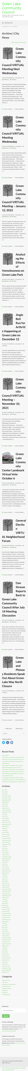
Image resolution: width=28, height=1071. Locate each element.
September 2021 (6, 844)
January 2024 (5, 808)
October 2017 (6, 917)
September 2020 (6, 858)
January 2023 (5, 820)
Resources (5, 992)
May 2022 (5, 830)
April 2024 (5, 806)
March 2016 (5, 954)
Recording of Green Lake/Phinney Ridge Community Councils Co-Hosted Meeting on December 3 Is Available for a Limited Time (14, 779)
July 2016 (4, 948)
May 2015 (5, 964)
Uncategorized (6, 994)
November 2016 (6, 939)
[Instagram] (12, 742)
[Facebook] (8, 742)
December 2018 (6, 889)
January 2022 (5, 836)
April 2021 (5, 850)
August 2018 (5, 897)
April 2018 (5, 905)
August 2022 (5, 826)
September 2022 (6, 824)
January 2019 (5, 887)
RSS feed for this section (19, 42)
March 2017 (5, 931)
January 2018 (5, 911)
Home (10, 26)
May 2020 (5, 864)
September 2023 (6, 812)
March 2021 (5, 852)
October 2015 (6, 960)
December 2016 (6, 937)
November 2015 (6, 958)
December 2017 (6, 913)
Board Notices (6, 980)
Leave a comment (8, 109)
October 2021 (6, 842)
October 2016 (6, 941)
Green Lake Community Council (11, 8)
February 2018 (6, 909)
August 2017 (5, 921)
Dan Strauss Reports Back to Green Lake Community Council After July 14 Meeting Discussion (14, 599)
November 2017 (6, 915)
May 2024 (5, 804)
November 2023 (6, 810)
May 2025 (5, 792)
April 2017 (5, 929)
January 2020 (5, 869)
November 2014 (6, 968)
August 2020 (5, 860)
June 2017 (4, 925)
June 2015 (4, 962)
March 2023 (5, 818)
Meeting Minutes (6, 988)
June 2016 (4, 950)
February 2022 (6, 834)
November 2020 (6, 856)
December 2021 (6, 838)
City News (13, 79)
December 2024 (6, 796)
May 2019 (5, 879)
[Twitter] (4, 742)
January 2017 (5, 935)
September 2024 (6, 800)
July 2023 (4, 814)
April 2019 (5, 881)
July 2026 (4, 790)
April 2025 (5, 794)
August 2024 (5, 802)
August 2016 (5, 945)
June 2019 (4, 877)
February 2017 (6, 933)
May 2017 (5, 927)
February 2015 (6, 966)
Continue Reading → (20, 109)
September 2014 (6, 970)
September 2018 (6, 895)
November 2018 (6, 891)
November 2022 (6, 822)
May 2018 (5, 903)
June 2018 (4, 901)
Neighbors (5, 990)
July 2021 (4, 846)
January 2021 (5, 854)
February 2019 (6, 885)
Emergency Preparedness (9, 984)
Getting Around (6, 986)
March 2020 (5, 867)
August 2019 (5, 873)
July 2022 (4, 828)
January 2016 (5, 956)
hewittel (19, 77)
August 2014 (5, 972)
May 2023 (5, 816)
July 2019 (4, 875)
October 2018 (6, 893)
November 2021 (6, 840)
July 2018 (4, 899)
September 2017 (6, 919)
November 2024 (6, 798)
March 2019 (5, 883)
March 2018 (5, 907)
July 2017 (4, 923)
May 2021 (5, 848)
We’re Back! (5, 755)
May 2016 (5, 952)
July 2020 (4, 862)
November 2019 (6, 871)
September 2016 (6, 943)
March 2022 (5, 832)
